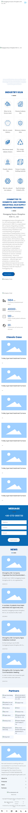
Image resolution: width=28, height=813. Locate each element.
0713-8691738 (12, 772)
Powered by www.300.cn (9, 805)
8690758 (19, 772)
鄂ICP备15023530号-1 (8, 803)
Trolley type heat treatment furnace (13, 358)
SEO (23, 802)
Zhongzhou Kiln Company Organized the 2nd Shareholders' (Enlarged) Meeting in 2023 (13, 575)
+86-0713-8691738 (14, 515)
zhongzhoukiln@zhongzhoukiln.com (15, 775)
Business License (17, 802)
